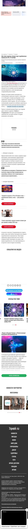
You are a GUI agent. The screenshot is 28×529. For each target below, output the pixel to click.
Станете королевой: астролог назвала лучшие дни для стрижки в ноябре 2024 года (13, 221)
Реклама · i (5, 511)
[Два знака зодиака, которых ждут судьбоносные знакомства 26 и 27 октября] (15, 285)
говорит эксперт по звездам (15, 106)
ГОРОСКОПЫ (14, 446)
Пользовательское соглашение (8, 504)
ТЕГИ (14, 460)
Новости (11, 54)
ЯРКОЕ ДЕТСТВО (14, 463)
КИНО (14, 440)
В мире (16, 54)
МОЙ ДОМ (14, 443)
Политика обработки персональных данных (11, 507)
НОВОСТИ (14, 433)
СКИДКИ (14, 466)
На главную (4, 54)
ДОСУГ (14, 450)
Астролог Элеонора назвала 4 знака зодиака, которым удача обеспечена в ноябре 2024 (14, 320)
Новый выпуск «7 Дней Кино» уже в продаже (14, 526)
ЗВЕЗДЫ (14, 436)
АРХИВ (14, 470)
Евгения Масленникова (6, 62)
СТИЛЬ (14, 456)
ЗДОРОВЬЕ (14, 453)
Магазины (14, 392)
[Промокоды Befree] (14, 403)
